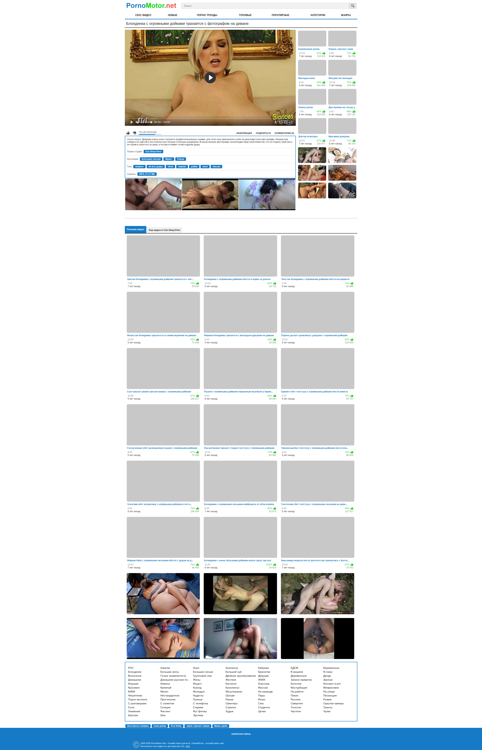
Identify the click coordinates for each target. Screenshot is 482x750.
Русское (295, 699)
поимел (139, 166)
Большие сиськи (151, 159)
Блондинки (134, 671)
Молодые (199, 691)
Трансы (328, 707)
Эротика (198, 715)
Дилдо (327, 675)
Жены (196, 679)
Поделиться (263, 133)
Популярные (280, 15)
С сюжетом (167, 703)
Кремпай (165, 687)
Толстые (296, 707)
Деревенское (299, 675)
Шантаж (133, 715)
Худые (229, 711)
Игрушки (133, 683)
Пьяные (198, 699)
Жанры (346, 15)
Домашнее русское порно (176, 679)
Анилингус (232, 667)
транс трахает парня (197, 726)
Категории (318, 15)
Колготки (296, 683)
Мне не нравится (134, 133)
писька (216, 166)
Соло (131, 707)
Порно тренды (207, 15)
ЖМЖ (261, 679)
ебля (170, 166)
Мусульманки (234, 691)
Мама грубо (220, 726)
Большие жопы (169, 671)
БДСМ (294, 667)
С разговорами (137, 703)
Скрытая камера (333, 703)
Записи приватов (301, 679)
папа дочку (160, 726)
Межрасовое (331, 687)
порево (182, 166)
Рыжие (327, 699)
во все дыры (156, 166)
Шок (162, 715)
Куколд (197, 687)
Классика (263, 683)
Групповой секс (202, 675)
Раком (180, 159)
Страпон (231, 707)
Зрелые (328, 679)
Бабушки (263, 667)
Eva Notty (176, 726)
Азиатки (165, 667)
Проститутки (167, 699)
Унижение (134, 711)
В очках (328, 671)
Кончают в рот (332, 683)
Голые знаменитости (173, 675)
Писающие (330, 695)
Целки (262, 711)
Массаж (263, 687)
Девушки (263, 675)
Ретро (261, 699)
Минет (168, 159)
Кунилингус (232, 687)
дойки (194, 166)
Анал (196, 667)
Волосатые (135, 675)
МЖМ (131, 691)
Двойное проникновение (241, 675)
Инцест (197, 683)
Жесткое (231, 679)
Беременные (331, 667)
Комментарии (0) (284, 133)
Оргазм (230, 695)
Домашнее (134, 679)
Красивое (134, 687)
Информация (244, 133)
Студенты (264, 707)
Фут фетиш (200, 711)
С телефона (200, 703)
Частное (296, 711)
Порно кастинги (137, 699)
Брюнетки (264, 671)
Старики (198, 707)
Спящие (165, 707)
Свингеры (232, 703)
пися (205, 166)
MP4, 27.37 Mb (147, 174)
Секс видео (143, 15)
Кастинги (231, 683)
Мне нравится (128, 133)
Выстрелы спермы (138, 726)
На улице (329, 691)
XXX (188, 746)
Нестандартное (169, 695)
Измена (165, 683)
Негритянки (135, 695)
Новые (172, 15)
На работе (297, 691)
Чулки (326, 711)
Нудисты (198, 695)
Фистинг (165, 711)
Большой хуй (234, 671)
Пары (261, 695)
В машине (297, 671)
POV (130, 667)
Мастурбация (299, 687)
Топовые (245, 15)
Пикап (294, 695)
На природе (265, 691)
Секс (261, 703)
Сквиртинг (297, 703)
